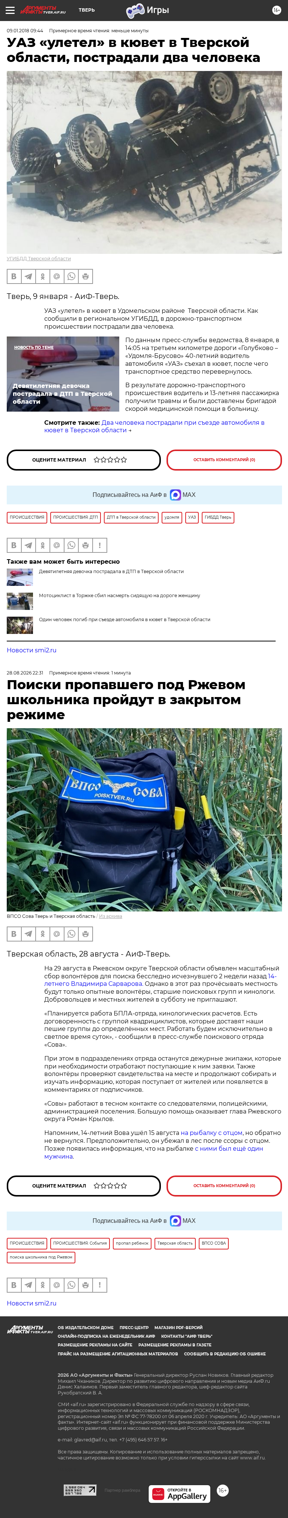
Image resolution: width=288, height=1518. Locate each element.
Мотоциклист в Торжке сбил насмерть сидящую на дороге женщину (119, 595)
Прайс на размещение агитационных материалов (118, 1354)
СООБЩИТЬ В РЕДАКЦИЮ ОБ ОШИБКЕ (225, 1354)
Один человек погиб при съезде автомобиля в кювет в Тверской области (124, 619)
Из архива (110, 916)
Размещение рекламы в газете (175, 1345)
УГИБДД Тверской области (39, 258)
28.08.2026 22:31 (25, 673)
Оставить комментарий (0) (224, 459)
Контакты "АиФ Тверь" (186, 1336)
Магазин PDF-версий (178, 1327)
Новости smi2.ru (32, 650)
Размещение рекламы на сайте (95, 1345)
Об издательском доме (86, 1327)
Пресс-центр (134, 1327)
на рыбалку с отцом (212, 1132)
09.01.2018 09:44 (25, 30)
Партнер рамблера (122, 1490)
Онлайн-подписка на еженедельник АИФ (106, 1336)
